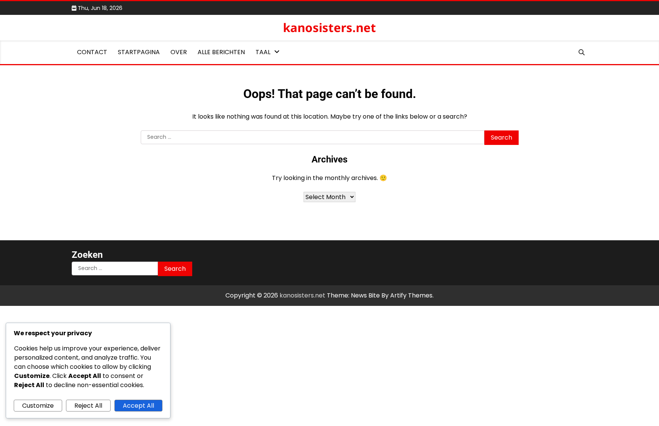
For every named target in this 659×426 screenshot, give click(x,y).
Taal (263, 52)
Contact (92, 52)
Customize (38, 405)
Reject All (88, 405)
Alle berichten (221, 52)
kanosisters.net (329, 27)
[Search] (581, 52)
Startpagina (139, 52)
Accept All (138, 405)
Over (178, 52)
